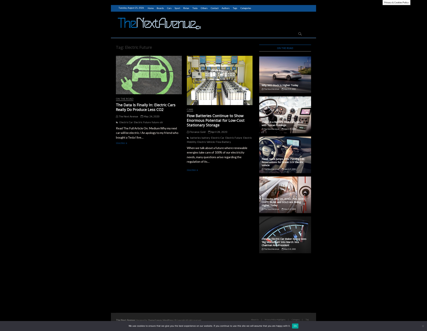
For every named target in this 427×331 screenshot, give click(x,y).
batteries (195, 137)
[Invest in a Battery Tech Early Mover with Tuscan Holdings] (285, 114)
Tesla (194, 8)
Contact (215, 8)
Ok (295, 326)
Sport (177, 8)
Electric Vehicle (206, 141)
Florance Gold (197, 131)
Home (151, 8)
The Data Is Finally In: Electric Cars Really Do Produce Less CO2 (145, 107)
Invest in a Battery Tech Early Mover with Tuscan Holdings (283, 123)
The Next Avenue (128, 116)
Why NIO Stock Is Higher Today (280, 85)
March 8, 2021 (290, 249)
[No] (422, 326)
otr (161, 122)
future (155, 122)
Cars (169, 8)
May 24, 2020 (151, 116)
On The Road (124, 98)
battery (206, 137)
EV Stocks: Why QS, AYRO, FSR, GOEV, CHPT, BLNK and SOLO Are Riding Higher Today (284, 202)
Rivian (186, 8)
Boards (160, 8)
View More (123, 143)
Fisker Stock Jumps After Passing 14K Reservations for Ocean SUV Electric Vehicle (283, 162)
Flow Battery (223, 141)
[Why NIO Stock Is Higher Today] (285, 74)
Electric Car (126, 122)
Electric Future (142, 122)
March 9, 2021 (290, 89)
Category (296, 320)
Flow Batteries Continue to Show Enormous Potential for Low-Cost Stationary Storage (216, 120)
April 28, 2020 (218, 131)
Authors (226, 8)
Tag (307, 319)
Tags (235, 8)
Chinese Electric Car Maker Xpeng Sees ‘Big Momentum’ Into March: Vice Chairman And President (284, 242)
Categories (245, 8)
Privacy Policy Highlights (275, 320)
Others (204, 8)
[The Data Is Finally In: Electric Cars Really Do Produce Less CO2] (149, 75)
